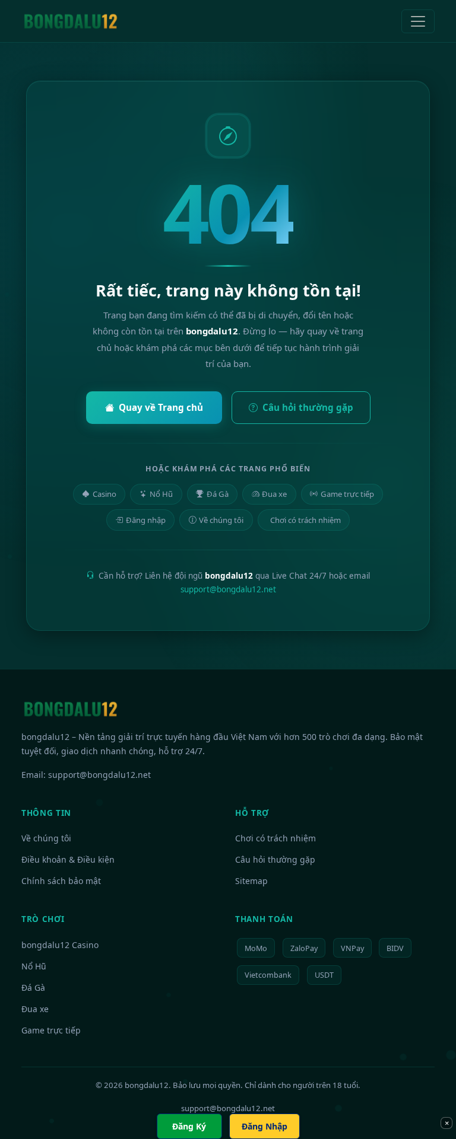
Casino (104, 494)
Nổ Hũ (161, 494)
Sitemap (251, 880)
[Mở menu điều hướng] (418, 21)
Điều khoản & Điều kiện (68, 859)
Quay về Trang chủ (161, 407)
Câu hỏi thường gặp (307, 407)
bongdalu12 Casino (60, 944)
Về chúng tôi (221, 520)
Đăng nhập (146, 520)
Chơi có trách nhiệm (305, 520)
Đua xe (274, 494)
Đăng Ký (189, 1126)
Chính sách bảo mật (61, 880)
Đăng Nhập (264, 1126)
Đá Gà (218, 494)
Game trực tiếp (347, 494)
